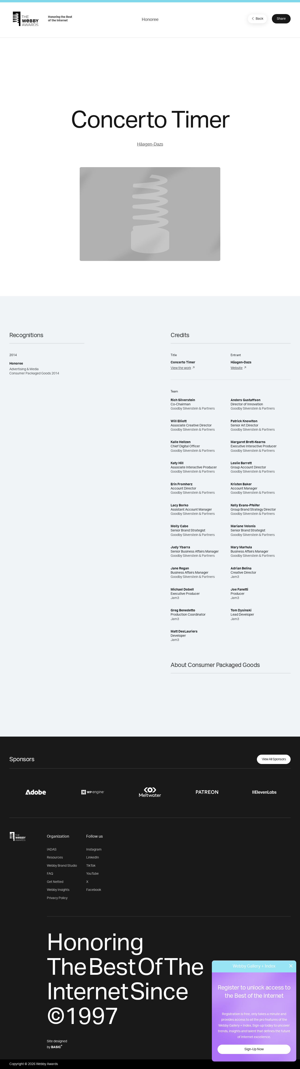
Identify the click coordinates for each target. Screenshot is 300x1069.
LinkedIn (92, 857)
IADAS (51, 849)
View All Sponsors (274, 759)
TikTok (90, 865)
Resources (55, 857)
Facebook (93, 890)
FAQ (50, 873)
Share (281, 18)
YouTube (92, 873)
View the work (181, 368)
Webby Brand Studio (62, 865)
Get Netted (55, 882)
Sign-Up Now (254, 1049)
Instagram (93, 849)
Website (237, 368)
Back (259, 18)
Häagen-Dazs (150, 144)
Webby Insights (58, 890)
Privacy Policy (57, 898)
